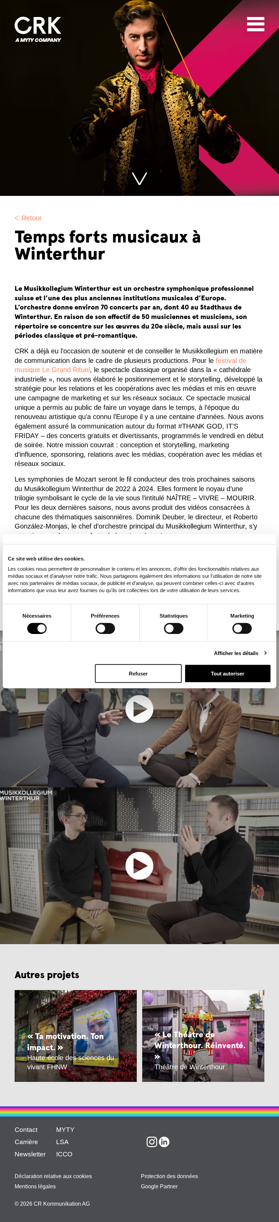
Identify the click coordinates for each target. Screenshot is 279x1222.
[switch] (105, 628)
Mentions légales (35, 1186)
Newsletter (30, 1154)
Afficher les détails (236, 653)
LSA (62, 1141)
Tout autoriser (227, 673)
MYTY (65, 1129)
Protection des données (169, 1176)
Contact (26, 1129)
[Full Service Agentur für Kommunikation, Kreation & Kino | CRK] (38, 29)
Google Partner (159, 1186)
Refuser (138, 673)
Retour (31, 218)
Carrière (26, 1141)
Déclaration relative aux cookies (53, 1176)
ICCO (64, 1154)
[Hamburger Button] (255, 23)
